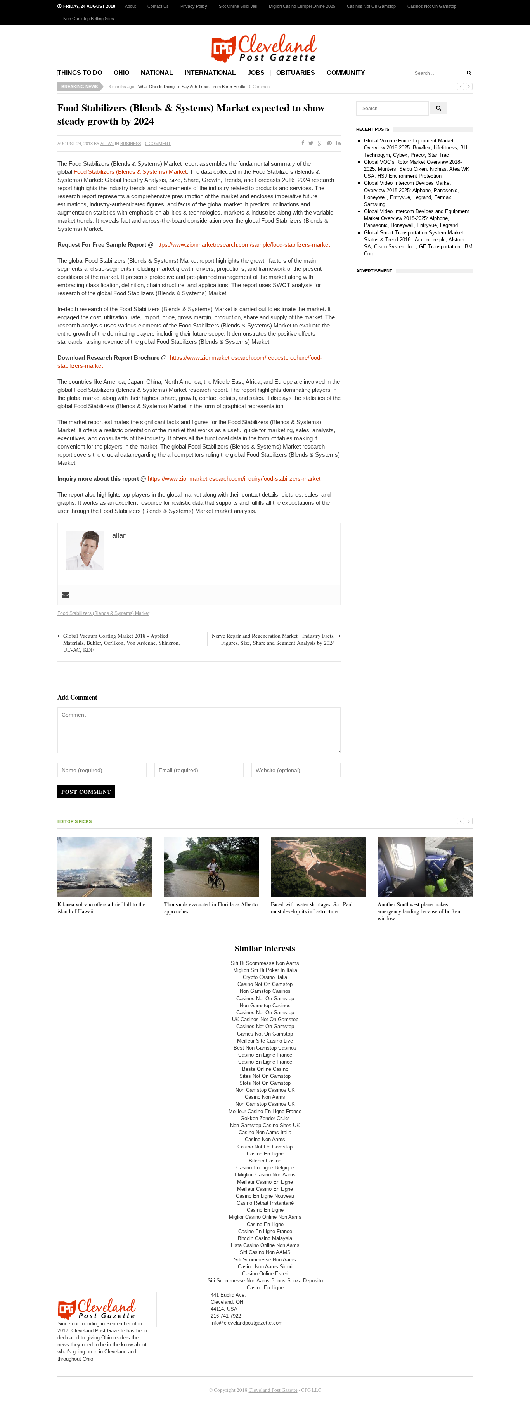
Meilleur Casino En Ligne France (265, 1111)
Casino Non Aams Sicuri (265, 1267)
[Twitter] (309, 143)
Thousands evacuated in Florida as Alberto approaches (211, 908)
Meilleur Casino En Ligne (265, 1182)
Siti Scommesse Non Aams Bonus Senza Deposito (265, 1280)
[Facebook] (301, 143)
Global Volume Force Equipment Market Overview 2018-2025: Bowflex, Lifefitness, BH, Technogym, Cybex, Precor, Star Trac (416, 148)
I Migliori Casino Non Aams (265, 1175)
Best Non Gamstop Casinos (265, 1048)
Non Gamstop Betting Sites (88, 18)
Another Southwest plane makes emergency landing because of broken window (419, 911)
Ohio (121, 72)
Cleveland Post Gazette (273, 1389)
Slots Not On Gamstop (265, 1083)
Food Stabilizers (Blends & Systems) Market (130, 171)
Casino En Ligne (265, 1154)
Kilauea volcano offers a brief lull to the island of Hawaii (101, 908)
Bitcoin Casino (265, 1161)
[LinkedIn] (337, 143)
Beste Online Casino (265, 1069)
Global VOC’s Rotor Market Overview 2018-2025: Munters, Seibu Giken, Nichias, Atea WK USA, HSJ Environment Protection (416, 169)
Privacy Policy (193, 6)
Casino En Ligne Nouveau (265, 1196)
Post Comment (86, 792)
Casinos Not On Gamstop (371, 6)
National (157, 72)
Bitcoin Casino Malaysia (265, 1238)
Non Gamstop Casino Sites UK (265, 1125)
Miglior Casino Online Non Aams (265, 1217)
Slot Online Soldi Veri (238, 6)
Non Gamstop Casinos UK (265, 1090)
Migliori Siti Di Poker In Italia (265, 970)
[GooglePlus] (319, 143)
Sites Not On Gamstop (265, 1076)
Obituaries (295, 72)
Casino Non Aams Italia (265, 1132)
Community (346, 72)
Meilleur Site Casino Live (265, 1041)
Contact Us (158, 6)
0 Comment (260, 86)
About (130, 6)
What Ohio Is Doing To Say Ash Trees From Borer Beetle (191, 86)
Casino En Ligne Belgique (265, 1168)
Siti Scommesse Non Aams (265, 1260)
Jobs (256, 72)
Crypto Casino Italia (265, 977)
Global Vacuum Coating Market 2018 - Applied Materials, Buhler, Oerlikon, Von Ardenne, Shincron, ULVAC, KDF (121, 642)
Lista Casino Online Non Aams (265, 1245)
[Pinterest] (328, 143)
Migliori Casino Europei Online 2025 (302, 6)
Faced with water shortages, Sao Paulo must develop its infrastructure (313, 908)
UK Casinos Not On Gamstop (265, 1019)
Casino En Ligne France (265, 1055)
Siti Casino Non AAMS (265, 1252)
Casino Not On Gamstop (265, 984)
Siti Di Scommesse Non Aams (265, 963)
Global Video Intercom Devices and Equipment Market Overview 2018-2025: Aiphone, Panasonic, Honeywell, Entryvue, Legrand (416, 218)
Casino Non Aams (265, 1097)
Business (130, 143)
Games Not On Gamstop (265, 1034)
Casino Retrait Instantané (265, 1203)
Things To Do (79, 72)
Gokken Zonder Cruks (265, 1118)
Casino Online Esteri (265, 1274)
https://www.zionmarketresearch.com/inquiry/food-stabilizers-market (234, 478)
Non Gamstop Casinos (265, 991)
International (210, 72)
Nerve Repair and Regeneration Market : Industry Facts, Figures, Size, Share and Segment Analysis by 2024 (273, 639)
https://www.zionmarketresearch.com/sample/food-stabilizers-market (242, 244)
